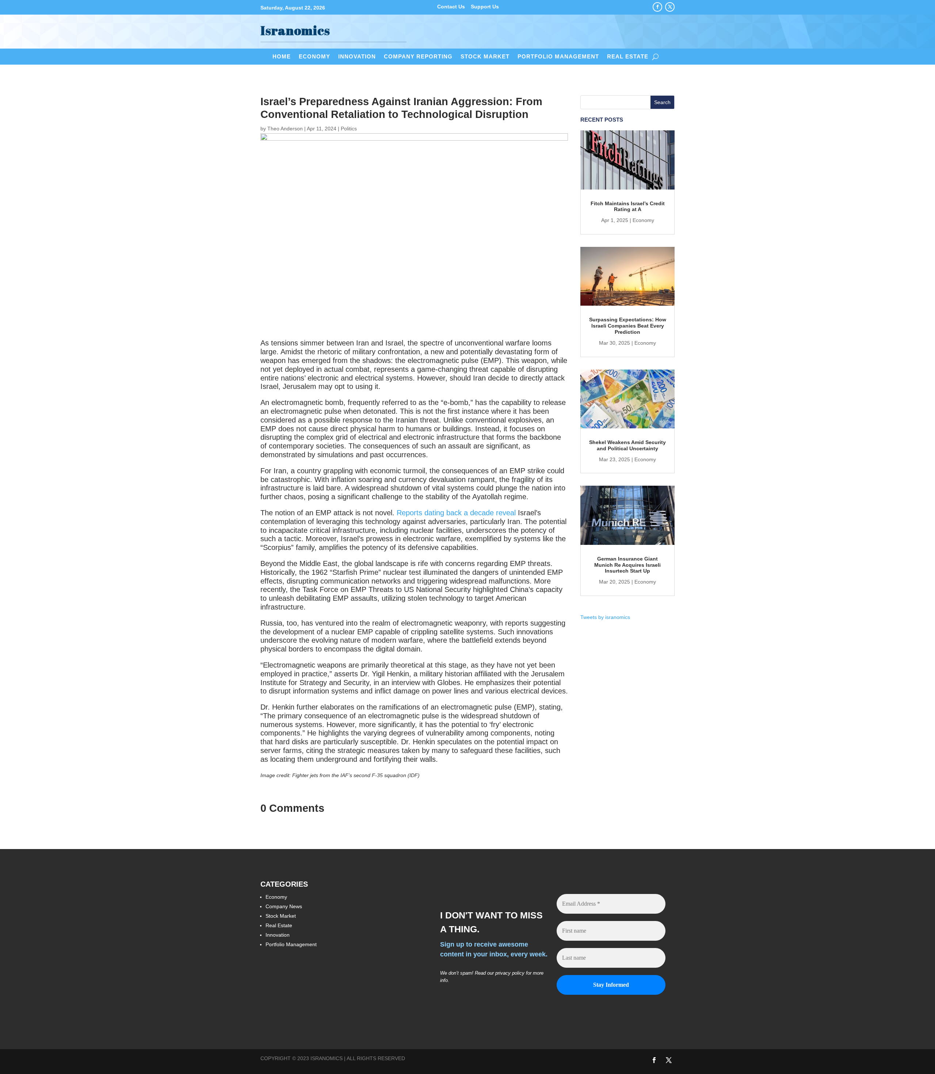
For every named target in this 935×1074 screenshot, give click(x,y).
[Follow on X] (670, 7)
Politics (349, 128)
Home (281, 57)
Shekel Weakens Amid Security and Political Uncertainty (627, 445)
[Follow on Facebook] (657, 7)
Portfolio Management (558, 57)
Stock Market (485, 57)
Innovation (357, 57)
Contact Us (451, 6)
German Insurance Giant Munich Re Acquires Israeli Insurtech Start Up (627, 565)
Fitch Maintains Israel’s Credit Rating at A (628, 206)
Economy (314, 57)
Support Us (485, 6)
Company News (284, 906)
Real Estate (627, 57)
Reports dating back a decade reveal (456, 513)
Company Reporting (418, 57)
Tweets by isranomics (605, 617)
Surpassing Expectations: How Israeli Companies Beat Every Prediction (627, 326)
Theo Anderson (285, 128)
